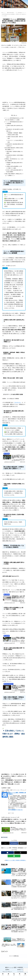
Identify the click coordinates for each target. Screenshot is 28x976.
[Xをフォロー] (11, 813)
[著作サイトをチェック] (9, 813)
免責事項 (7, 969)
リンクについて (20, 971)
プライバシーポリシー (7, 971)
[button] (22, 843)
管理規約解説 (5, 837)
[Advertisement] (14, 87)
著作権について (20, 969)
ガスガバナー (17, 402)
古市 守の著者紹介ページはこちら (15, 809)
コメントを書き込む (14, 955)
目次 (12, 115)
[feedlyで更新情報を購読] (13, 813)
